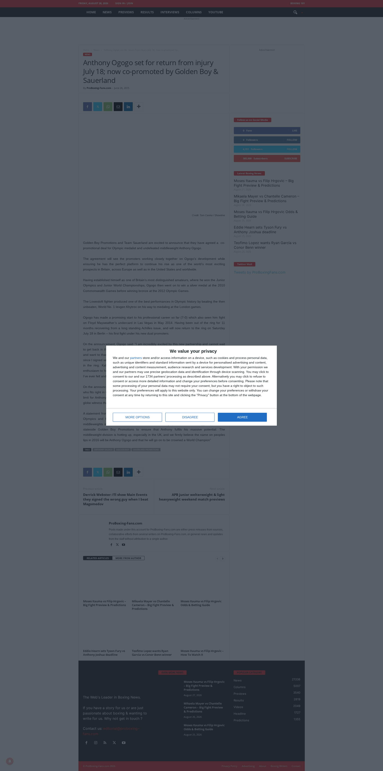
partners (136, 357)
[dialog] (191, 386)
